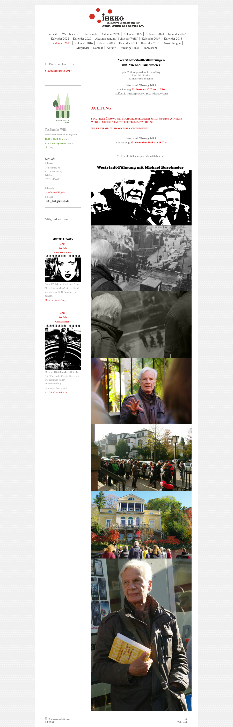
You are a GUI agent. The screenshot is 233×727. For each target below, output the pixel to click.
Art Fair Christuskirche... (57, 392)
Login (185, 719)
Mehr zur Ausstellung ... (56, 300)
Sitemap (66, 719)
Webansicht (182, 722)
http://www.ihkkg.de (55, 192)
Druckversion (54, 719)
